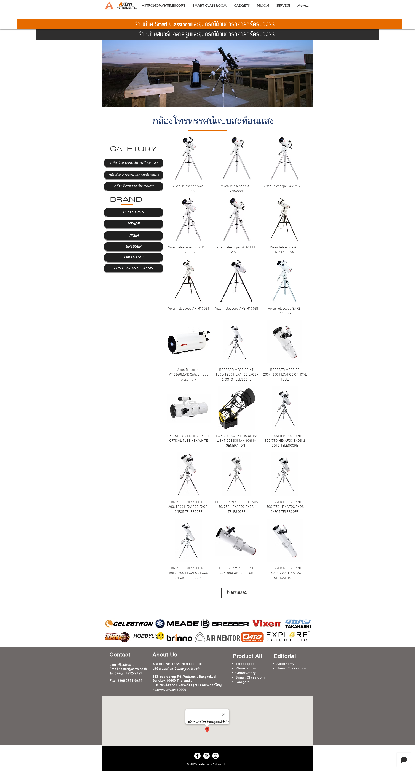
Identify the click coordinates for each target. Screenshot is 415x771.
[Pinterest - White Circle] (206, 756)
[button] (133, 163)
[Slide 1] (207, 101)
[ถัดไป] (306, 60)
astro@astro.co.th (134, 669)
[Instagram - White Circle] (215, 756)
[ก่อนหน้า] (108, 60)
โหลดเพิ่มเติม (236, 593)
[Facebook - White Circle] (197, 756)
